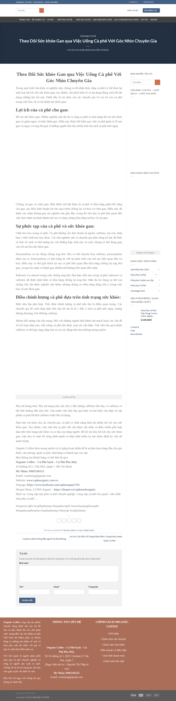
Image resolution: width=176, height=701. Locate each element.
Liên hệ (153, 20)
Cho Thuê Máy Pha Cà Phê (126, 20)
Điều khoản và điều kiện (114, 650)
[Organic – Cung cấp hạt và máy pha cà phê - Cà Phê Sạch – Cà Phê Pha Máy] (88, 10)
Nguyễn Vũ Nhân (100, 50)
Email (57, 587)
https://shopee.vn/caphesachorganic (75, 489)
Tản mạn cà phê (88, 36)
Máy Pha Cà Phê (64, 20)
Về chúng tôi (38, 20)
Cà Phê (50, 20)
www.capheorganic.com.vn (42, 480)
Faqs (132, 330)
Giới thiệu (113, 633)
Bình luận (24, 563)
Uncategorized (137, 290)
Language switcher (25, 693)
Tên (21, 587)
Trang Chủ (24, 20)
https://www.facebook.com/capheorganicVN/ (53, 484)
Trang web (93, 587)
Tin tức (144, 20)
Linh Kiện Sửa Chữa (102, 20)
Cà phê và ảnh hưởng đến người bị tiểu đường (44, 538)
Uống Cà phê (89, 530)
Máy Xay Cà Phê (83, 20)
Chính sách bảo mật (113, 661)
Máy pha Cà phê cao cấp (141, 280)
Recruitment (136, 334)
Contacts (134, 327)
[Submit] (41, 10)
